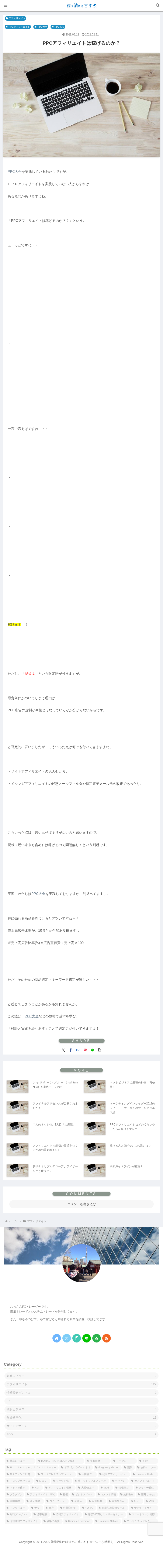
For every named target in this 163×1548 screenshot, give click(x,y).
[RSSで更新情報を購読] (106, 1338)
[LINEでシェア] (92, 1050)
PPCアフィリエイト (19, 27)
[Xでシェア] (63, 1050)
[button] (99, 1050)
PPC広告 (59, 27)
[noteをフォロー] (76, 1338)
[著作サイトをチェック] (56, 1338)
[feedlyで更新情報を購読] (96, 1338)
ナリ (81, 1294)
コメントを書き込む (81, 1204)
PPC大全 (42, 27)
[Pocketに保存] (85, 1050)
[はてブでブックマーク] (78, 1050)
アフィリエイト (17, 18)
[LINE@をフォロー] (86, 1338)
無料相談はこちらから (24, 1326)
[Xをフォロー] (66, 1338)
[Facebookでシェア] (70, 1050)
